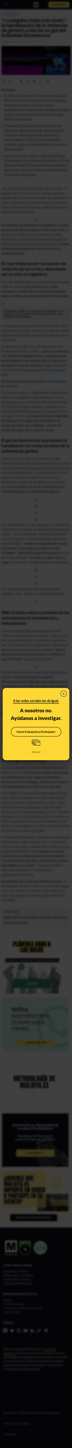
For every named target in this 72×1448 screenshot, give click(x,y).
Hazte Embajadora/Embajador (36, 732)
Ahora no (36, 751)
